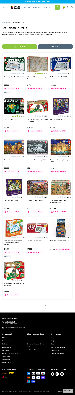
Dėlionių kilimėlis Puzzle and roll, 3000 (37, 120)
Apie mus (54, 338)
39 (45, 306)
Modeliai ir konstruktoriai (10, 353)
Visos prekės (6, 356)
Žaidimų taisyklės (56, 350)
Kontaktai (29, 338)
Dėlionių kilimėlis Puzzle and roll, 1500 (14, 284)
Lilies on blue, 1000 (11, 200)
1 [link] (24, 306)
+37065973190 (10, 322)
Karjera (53, 344)
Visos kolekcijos (7, 363)
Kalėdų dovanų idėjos (57, 353)
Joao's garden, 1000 (57, 119)
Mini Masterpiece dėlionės (59, 241)
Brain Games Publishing (58, 347)
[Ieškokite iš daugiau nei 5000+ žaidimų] (57, 7)
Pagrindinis (6, 23)
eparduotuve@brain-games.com (15, 327)
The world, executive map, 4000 (36, 78)
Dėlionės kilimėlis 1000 (35, 241)
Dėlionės (5, 344)
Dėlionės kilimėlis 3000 (58, 77)
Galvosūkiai (5, 350)
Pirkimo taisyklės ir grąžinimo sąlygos (35, 345)
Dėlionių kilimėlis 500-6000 (14, 77)
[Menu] (4, 7)
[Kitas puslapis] (51, 306)
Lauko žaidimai (6, 347)
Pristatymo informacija (33, 341)
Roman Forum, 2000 (11, 160)
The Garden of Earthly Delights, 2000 (58, 201)
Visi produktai (6, 360)
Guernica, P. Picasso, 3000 (36, 160)
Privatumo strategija (25, 391)
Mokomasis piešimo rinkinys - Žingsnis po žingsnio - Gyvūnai (14, 243)
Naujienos (54, 341)
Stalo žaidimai (6, 338)
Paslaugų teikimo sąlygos (42, 391)
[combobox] (41, 7)
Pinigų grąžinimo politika (9, 391)
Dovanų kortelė (31, 349)
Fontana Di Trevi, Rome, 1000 (59, 161)
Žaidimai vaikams (7, 341)
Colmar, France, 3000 (35, 200)
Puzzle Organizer (10, 119)
